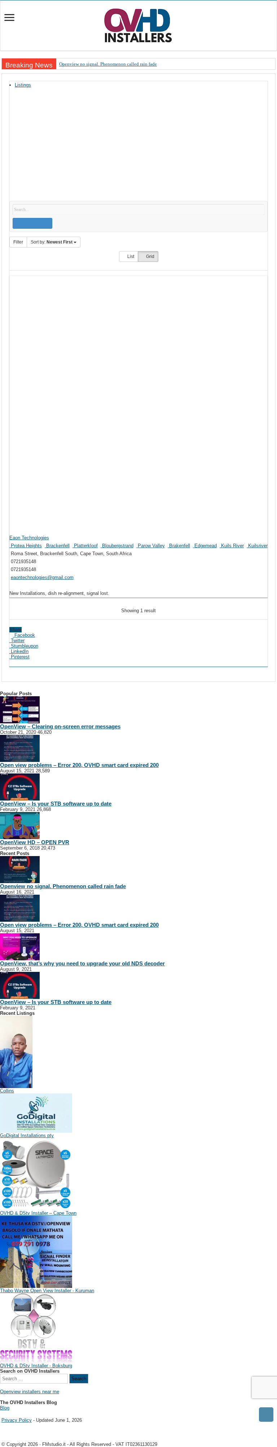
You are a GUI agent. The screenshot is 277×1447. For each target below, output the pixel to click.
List (130, 256)
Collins (7, 1090)
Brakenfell (179, 545)
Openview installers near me (29, 1391)
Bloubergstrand (117, 545)
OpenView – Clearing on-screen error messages (60, 726)
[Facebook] (7, 1414)
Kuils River (232, 545)
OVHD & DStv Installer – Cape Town (38, 1213)
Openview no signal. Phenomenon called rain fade (108, 64)
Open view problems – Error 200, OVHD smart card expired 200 (79, 765)
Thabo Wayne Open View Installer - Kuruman (47, 1290)
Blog (4, 1408)
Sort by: (51, 242)
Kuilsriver (257, 545)
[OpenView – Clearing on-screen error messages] (20, 709)
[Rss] (2, 1414)
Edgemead (205, 545)
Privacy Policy (16, 1420)
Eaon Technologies (29, 537)
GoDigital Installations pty (27, 1135)
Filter (18, 242)
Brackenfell (57, 545)
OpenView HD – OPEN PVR (34, 842)
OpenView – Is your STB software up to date (55, 804)
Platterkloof (85, 545)
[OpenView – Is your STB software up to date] (20, 786)
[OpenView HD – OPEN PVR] (20, 825)
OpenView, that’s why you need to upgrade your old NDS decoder (82, 963)
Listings (23, 85)
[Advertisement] (138, 146)
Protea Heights (25, 545)
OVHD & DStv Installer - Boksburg (36, 1365)
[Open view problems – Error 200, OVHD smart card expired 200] (20, 748)
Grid (149, 256)
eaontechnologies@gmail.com (42, 577)
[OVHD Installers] (138, 24)
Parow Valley (150, 545)
